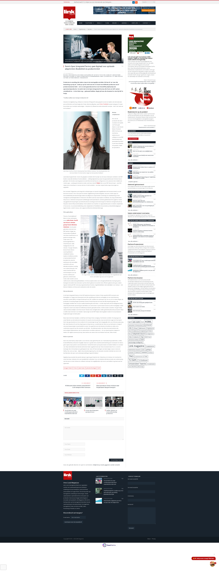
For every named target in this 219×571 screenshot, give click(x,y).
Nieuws (114, 23)
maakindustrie (150, 346)
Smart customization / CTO (107, 76)
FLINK (107, 23)
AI (142, 322)
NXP (143, 350)
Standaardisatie (84, 77)
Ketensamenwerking (94, 76)
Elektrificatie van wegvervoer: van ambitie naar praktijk (143, 172)
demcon (142, 328)
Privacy (154, 540)
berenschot (139, 325)
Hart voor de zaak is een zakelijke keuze (143, 151)
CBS (130, 328)
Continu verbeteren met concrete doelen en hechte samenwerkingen (143, 147)
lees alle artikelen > (133, 160)
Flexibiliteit (109, 75)
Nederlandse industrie (134, 350)
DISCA (99, 23)
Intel (146, 337)
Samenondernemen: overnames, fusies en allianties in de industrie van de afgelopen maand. (143, 237)
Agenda (124, 23)
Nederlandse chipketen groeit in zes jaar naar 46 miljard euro (91, 2)
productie (131, 352)
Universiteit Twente (137, 363)
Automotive (131, 325)
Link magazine (136, 345)
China (135, 328)
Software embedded (74, 77)
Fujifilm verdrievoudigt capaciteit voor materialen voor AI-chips (142, 196)
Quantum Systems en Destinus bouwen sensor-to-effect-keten (142, 231)
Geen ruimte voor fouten (139, 306)
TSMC (145, 356)
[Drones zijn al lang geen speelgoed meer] (93, 404)
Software (65, 77)
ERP (92, 75)
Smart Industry (119, 76)
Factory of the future (99, 75)
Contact (146, 23)
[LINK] (69, 14)
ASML (148, 321)
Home (80, 23)
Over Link (135, 23)
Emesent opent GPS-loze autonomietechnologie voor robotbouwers (143, 201)
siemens (144, 352)
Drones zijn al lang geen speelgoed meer (91, 412)
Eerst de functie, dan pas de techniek (142, 310)
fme (129, 334)
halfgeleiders (150, 333)
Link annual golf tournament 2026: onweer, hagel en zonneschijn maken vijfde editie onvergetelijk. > (142, 82)
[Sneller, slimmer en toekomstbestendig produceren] (114, 404)
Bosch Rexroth (147, 325)
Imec (130, 337)
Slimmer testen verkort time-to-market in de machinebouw (144, 167)
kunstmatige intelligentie (136, 342)
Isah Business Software (134, 339)
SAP (97, 369)
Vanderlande (151, 364)
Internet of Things (75, 76)
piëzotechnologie (89, 369)
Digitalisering (150, 328)
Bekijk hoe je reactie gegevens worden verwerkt (106, 466)
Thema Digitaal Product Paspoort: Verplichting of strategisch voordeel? (144, 177)
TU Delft (132, 360)
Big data (65, 75)
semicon (137, 352)
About (148, 540)
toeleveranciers (139, 356)
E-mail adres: (66, 518)
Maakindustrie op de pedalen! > (147, 127)
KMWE (142, 339)
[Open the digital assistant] (212, 564)
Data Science (80, 75)
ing (142, 337)
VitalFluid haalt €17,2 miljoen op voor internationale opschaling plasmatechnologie (144, 266)
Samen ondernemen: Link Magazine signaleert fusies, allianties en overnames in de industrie (144, 225)
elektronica (136, 331)
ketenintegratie (84, 76)
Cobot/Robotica (72, 75)
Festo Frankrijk (103, 104)
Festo (74, 369)
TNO (131, 356)
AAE (130, 322)
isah (150, 337)
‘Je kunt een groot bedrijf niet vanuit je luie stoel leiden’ (143, 156)
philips (148, 350)
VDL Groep (140, 366)
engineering (144, 331)
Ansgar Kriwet (67, 369)
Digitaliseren (87, 75)
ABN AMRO (136, 322)
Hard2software (116, 75)
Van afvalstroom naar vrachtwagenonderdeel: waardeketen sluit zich (71, 413)
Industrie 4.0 (66, 76)
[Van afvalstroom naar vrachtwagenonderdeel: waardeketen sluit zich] (72, 404)
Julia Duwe (80, 369)
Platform (89, 23)
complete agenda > (133, 181)
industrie (136, 337)
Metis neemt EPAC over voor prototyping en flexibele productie (143, 206)
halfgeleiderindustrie (139, 334)
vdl (129, 366)
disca (130, 331)
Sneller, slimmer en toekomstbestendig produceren (111, 413)
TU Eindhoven (143, 360)
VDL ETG (134, 366)
